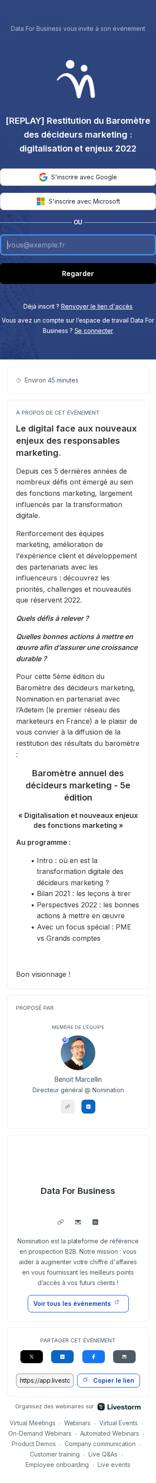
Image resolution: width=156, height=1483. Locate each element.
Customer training (55, 1454)
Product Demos (34, 1443)
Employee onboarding (57, 1464)
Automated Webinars (110, 1433)
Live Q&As (102, 1454)
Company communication (100, 1443)
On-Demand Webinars (40, 1433)
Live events (114, 1464)
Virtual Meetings (32, 1423)
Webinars (77, 1423)
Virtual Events (118, 1423)
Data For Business (78, 1191)
